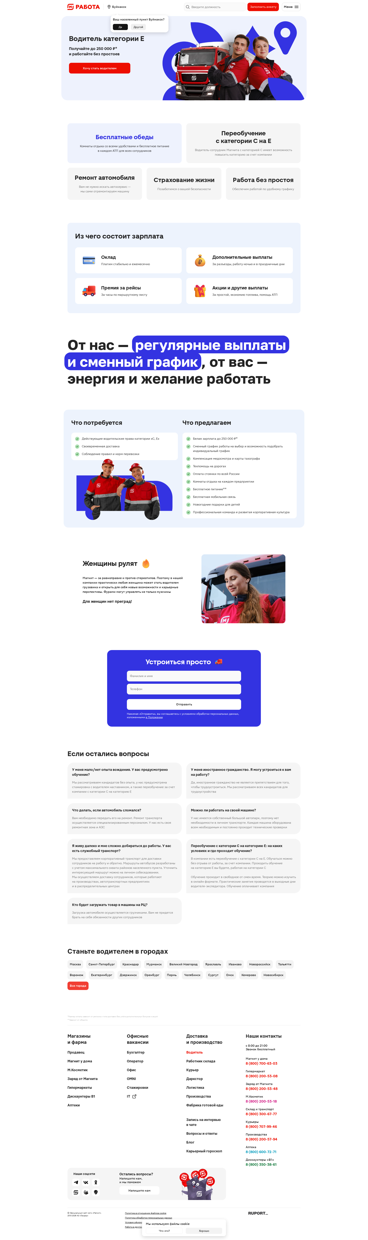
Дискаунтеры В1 (81, 1096)
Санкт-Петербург (102, 964)
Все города (78, 986)
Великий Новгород (183, 964)
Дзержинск (128, 975)
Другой (138, 27)
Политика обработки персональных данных (148, 1217)
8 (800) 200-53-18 (261, 1101)
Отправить (184, 704)
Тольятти (284, 964)
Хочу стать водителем (100, 68)
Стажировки (137, 1088)
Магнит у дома (79, 1061)
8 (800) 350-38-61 (261, 1164)
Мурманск (154, 964)
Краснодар (130, 964)
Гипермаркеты (79, 1088)
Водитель (194, 1052)
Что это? (164, 1230)
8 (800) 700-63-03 (261, 1063)
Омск (230, 975)
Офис (131, 1070)
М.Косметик (77, 1070)
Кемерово (249, 975)
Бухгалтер (136, 1052)
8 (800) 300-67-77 (261, 1114)
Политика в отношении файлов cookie (145, 1213)
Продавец (75, 1052)
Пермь (172, 975)
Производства (198, 1096)
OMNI (131, 1079)
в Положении (154, 717)
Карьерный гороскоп (204, 1151)
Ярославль (213, 964)
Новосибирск (273, 975)
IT (128, 1096)
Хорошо (204, 1230)
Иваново (235, 964)
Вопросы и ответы (201, 1133)
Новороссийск (259, 964)
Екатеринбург (101, 975)
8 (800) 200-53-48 (262, 1089)
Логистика (195, 1088)
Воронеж (76, 975)
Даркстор (194, 1079)
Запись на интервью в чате (203, 1122)
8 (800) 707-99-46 (261, 1127)
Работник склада (200, 1061)
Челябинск (192, 975)
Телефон (136, 689)
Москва (75, 964)
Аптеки (73, 1105)
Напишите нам (139, 1190)
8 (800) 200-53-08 (262, 1076)
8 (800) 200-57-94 (261, 1139)
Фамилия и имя (141, 676)
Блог (190, 1142)
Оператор (135, 1061)
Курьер (192, 1070)
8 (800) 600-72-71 (261, 1152)
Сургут (213, 975)
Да (120, 27)
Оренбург (152, 975)
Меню (288, 7)
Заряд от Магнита (82, 1079)
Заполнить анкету (263, 7)
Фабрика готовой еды (204, 1105)
